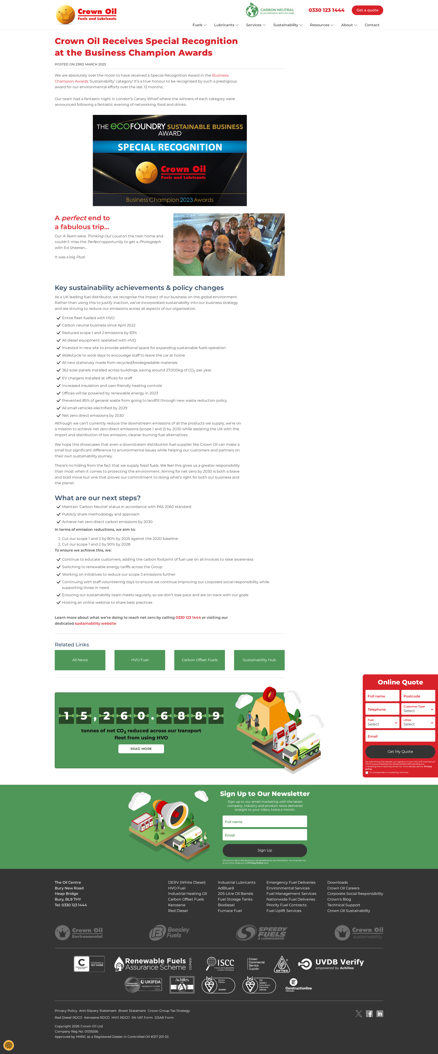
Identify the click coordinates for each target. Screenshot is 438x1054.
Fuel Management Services (291, 893)
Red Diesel (178, 911)
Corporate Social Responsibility (355, 893)
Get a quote (367, 10)
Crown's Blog (339, 899)
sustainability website (95, 623)
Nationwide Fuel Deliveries (290, 899)
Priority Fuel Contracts (286, 905)
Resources (319, 25)
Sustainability (285, 25)
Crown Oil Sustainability (348, 911)
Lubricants (224, 25)
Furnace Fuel (230, 911)
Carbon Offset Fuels (186, 899)
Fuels (197, 25)
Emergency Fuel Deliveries (290, 882)
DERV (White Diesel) (187, 882)
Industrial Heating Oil (187, 893)
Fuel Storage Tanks (235, 899)
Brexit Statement (132, 1011)
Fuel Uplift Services (283, 911)
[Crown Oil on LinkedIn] (379, 1014)
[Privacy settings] (8, 1045)
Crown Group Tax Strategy (169, 1011)
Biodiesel (226, 905)
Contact (372, 25)
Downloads (337, 882)
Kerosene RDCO (97, 1017)
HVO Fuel (176, 888)
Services (253, 25)
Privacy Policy (255, 863)
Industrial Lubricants (237, 882)
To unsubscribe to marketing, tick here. (389, 772)
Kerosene (176, 905)
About (347, 25)
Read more (141, 749)
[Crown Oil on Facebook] (369, 1014)
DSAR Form (164, 1017)
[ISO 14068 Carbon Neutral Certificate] (271, 10)
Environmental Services (288, 888)
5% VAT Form (142, 1017)
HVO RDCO (121, 1017)
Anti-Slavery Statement (98, 1011)
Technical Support (343, 905)
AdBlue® (226, 888)
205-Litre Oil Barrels (235, 893)
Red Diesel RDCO (68, 1017)
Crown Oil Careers (343, 888)
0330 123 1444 (326, 10)
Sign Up (265, 850)
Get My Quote (400, 751)
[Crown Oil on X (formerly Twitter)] (358, 1014)
